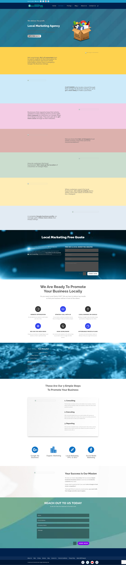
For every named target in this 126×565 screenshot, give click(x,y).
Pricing (69, 6)
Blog (76, 6)
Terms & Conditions (62, 558)
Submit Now (93, 273)
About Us (84, 6)
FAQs (34, 558)
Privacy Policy (72, 558)
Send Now (83, 543)
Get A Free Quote (34, 36)
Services (60, 6)
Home (54, 6)
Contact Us (92, 6)
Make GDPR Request (81, 558)
